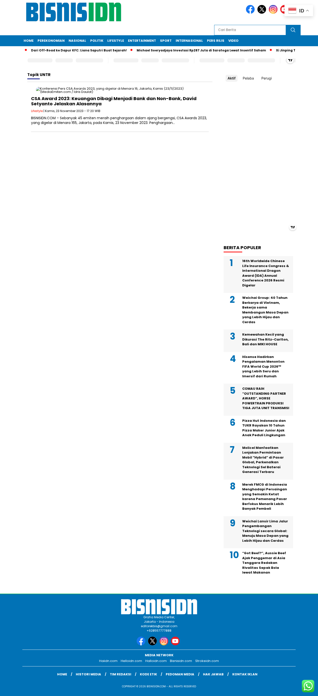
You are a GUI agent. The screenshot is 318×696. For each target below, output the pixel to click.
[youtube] (176, 644)
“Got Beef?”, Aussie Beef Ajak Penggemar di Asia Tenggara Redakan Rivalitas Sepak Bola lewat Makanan (264, 563)
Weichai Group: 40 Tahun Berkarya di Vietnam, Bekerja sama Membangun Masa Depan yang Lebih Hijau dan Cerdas (265, 309)
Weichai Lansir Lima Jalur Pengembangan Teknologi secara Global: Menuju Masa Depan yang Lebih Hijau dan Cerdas (265, 531)
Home (29, 40)
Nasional (77, 40)
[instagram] (274, 12)
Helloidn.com (131, 660)
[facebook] (251, 12)
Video (233, 40)
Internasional (189, 40)
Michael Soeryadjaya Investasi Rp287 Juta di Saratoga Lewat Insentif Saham (195, 50)
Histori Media (88, 674)
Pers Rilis (215, 40)
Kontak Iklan (244, 674)
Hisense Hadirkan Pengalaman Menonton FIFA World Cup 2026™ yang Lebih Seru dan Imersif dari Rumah (263, 366)
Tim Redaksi (120, 674)
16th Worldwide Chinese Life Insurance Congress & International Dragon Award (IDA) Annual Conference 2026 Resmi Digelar (265, 273)
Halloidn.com (156, 660)
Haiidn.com (108, 660)
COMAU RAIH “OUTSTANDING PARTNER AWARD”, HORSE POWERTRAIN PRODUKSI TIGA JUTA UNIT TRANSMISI (265, 398)
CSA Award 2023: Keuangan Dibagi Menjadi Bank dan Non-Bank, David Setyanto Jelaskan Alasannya (114, 101)
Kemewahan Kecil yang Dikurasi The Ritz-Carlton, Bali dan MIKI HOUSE (265, 339)
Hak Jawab (213, 674)
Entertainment (142, 40)
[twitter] (262, 12)
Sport (166, 40)
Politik (96, 40)
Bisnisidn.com (181, 660)
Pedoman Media (180, 674)
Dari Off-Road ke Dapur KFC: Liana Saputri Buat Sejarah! (72, 50)
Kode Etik (148, 674)
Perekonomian (51, 40)
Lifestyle (115, 40)
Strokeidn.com (207, 660)
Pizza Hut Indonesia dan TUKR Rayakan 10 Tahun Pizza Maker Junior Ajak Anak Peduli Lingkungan (264, 428)
